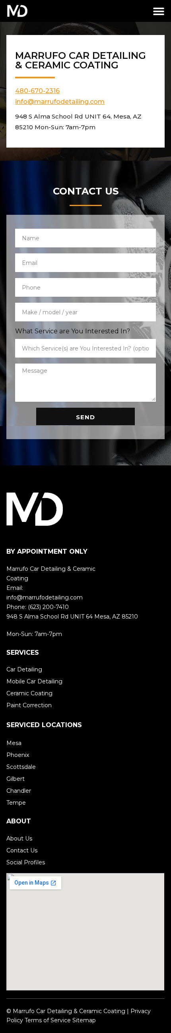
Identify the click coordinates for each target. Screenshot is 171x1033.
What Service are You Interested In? (72, 331)
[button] (159, 11)
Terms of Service (48, 1020)
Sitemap (84, 1020)
